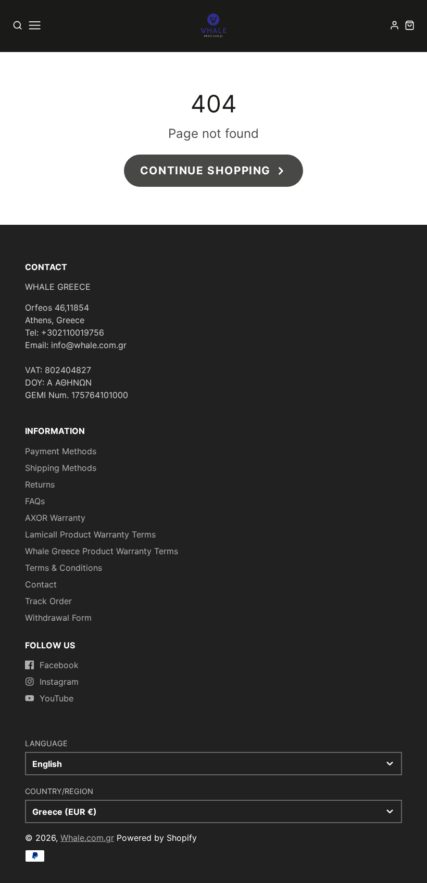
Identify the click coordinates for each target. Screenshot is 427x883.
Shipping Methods (60, 468)
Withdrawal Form (58, 617)
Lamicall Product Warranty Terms (90, 534)
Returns (40, 484)
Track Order (48, 601)
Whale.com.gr (87, 838)
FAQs (35, 501)
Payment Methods (60, 451)
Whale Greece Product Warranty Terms (101, 551)
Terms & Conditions (63, 567)
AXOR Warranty (55, 518)
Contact (41, 584)
